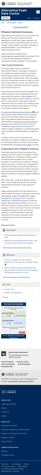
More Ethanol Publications (11, 277)
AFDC (3, 22)
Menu (6, 18)
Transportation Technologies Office (21, 381)
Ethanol (20, 22)
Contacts (37, 18)
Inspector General (7, 437)
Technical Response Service (19, 355)
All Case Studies (26, 248)
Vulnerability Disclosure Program (12, 469)
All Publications (25, 277)
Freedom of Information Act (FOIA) (13, 433)
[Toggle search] (38, 11)
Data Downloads (24, 364)
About (29, 18)
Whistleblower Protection (10, 471)
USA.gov (4, 451)
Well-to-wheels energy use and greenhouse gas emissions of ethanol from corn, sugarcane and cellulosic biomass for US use (21, 270)
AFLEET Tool (9, 289)
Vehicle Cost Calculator (12, 293)
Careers (4, 416)
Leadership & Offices (8, 404)
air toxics (16, 198)
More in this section (21, 27)
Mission (4, 408)
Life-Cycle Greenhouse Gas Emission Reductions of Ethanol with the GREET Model (21, 261)
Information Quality (8, 466)
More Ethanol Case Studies (11, 248)
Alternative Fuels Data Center (14, 11)
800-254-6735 (16, 357)
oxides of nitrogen (18, 196)
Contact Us (5, 412)
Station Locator (23, 362)
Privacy (26, 464)
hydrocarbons (6, 196)
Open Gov (5, 464)
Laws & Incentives (8, 364)
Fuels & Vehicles (11, 22)
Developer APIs (7, 366)
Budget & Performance (9, 425)
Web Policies (22, 466)
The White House (7, 455)
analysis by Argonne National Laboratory (18, 112)
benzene (4, 208)
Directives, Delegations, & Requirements (15, 429)
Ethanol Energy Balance (24, 145)
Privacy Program (6, 441)
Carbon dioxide (26, 96)
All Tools (5, 297)
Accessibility (16, 464)
